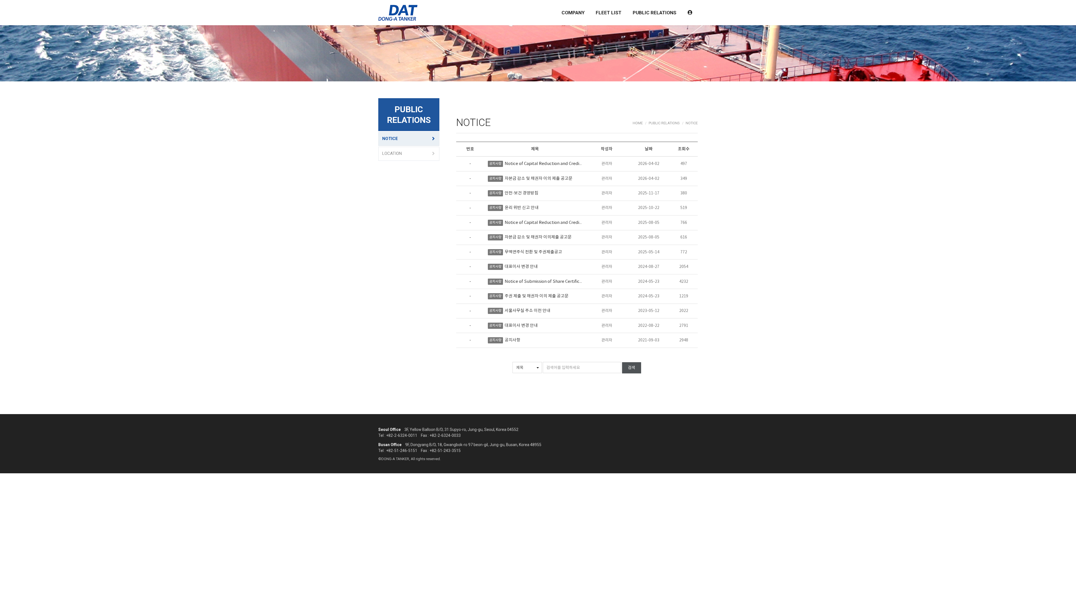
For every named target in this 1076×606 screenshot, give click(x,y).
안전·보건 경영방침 (521, 193)
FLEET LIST (609, 12)
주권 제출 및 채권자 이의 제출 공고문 (537, 296)
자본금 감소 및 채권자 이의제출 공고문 (538, 237)
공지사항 (512, 340)
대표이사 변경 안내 (521, 266)
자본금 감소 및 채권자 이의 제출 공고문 (538, 178)
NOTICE (390, 138)
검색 (631, 368)
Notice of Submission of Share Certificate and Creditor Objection (568, 281)
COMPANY (573, 12)
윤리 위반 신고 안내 (522, 207)
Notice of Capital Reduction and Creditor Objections (556, 163)
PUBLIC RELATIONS (654, 12)
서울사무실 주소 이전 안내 (527, 310)
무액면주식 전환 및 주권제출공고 (533, 252)
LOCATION (392, 153)
